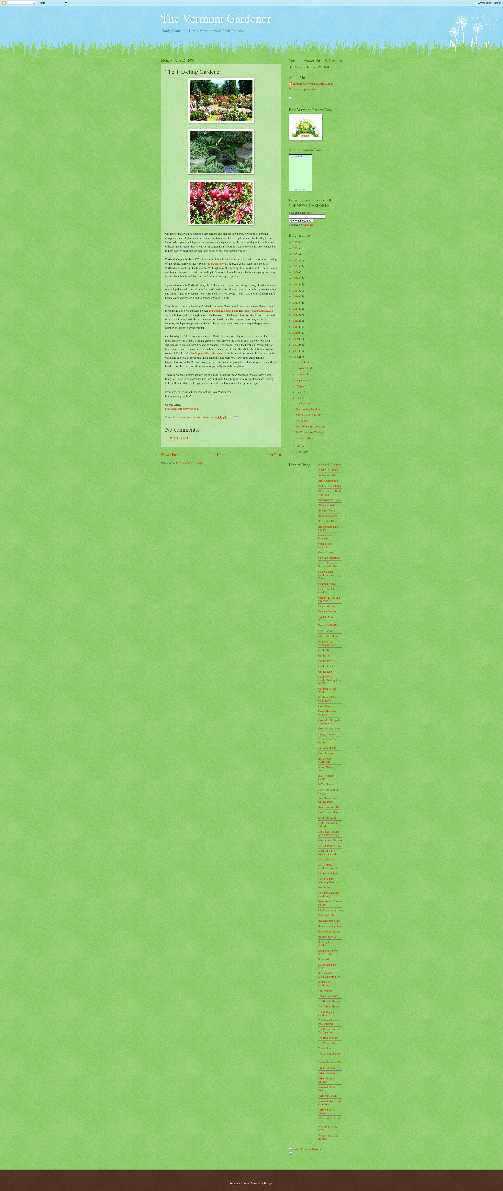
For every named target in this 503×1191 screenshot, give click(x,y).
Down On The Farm (329, 625)
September (302, 380)
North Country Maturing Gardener (328, 880)
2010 (296, 332)
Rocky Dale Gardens (329, 931)
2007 (296, 351)
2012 (296, 320)
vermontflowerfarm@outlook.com (313, 84)
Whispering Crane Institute (328, 1137)
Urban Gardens (326, 1068)
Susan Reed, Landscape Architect (329, 974)
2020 (296, 272)
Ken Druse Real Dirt (329, 807)
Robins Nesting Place (329, 926)
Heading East (303, 403)
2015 (296, 302)
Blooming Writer (327, 505)
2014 (296, 308)
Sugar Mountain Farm (327, 966)
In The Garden (326, 784)
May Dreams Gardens (330, 840)
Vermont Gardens (328, 1095)
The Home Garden (328, 1038)
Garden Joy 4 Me (327, 661)
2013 (296, 314)
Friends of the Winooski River (327, 643)
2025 (296, 242)
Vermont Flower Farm (327, 1088)
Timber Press (325, 1048)
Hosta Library (325, 753)
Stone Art (323, 959)
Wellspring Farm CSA (327, 1128)
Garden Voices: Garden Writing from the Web (329, 680)
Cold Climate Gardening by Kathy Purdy (329, 575)
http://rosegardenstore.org (258, 310)
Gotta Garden (325, 706)
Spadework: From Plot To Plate (328, 952)
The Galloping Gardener (326, 1013)
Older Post (273, 454)
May (299, 445)
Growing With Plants (329, 728)
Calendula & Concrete (325, 536)
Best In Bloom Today (329, 486)
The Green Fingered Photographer (329, 1022)
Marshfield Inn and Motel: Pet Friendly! (329, 833)
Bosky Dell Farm (327, 521)
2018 (296, 284)
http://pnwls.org (217, 263)
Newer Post (170, 454)
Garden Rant (325, 671)
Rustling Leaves (327, 937)
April (299, 451)
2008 (296, 344)
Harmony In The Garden (327, 740)
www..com (300, 156)
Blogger (268, 1183)
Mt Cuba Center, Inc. (329, 845)
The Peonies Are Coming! (310, 432)
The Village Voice (328, 1043)
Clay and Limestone (329, 557)
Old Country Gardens (330, 910)
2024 (296, 248)
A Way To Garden (328, 470)
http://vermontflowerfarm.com (182, 409)
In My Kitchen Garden (326, 777)
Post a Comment (179, 438)
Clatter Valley (325, 552)
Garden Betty (325, 650)
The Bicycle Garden (329, 1001)
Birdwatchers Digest (329, 500)
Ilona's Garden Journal (326, 768)
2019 (296, 278)
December (302, 362)
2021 (296, 266)
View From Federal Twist (329, 1119)
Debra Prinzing (326, 606)
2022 (296, 260)
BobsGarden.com (327, 516)
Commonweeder (327, 583)
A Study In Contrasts (329, 464)
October (301, 374)
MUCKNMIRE (326, 859)
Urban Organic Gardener (326, 1080)
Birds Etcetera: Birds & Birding (329, 492)
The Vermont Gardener (216, 18)
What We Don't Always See (310, 426)
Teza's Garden (325, 990)
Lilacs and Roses (327, 817)
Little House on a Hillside (327, 824)
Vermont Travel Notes (326, 1111)
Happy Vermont (327, 734)
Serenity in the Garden (326, 943)
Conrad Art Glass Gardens (327, 590)
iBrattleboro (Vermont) (325, 760)
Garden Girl (324, 655)
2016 (296, 296)
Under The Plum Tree (330, 1062)
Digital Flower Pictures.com (326, 618)
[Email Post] (236, 417)
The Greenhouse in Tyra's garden (328, 1030)
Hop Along (302, 420)
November (302, 368)
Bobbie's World (326, 510)
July (299, 392)
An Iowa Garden (327, 475)
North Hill (324, 887)
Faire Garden (325, 631)
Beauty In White (304, 438)
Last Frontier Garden (329, 812)
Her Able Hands (327, 748)
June (299, 398)
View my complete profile (303, 89)
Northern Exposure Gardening (328, 894)
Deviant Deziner (327, 611)
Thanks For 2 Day (328, 996)
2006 (296, 357)
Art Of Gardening (328, 480)
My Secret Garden (328, 873)
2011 (296, 327)
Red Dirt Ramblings (329, 920)
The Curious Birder (328, 1006)
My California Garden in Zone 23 (328, 866)
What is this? (300, 189)
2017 (296, 290)
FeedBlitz (307, 224)
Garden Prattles (326, 666)
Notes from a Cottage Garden (329, 903)
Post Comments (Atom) (189, 463)
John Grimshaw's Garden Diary (327, 799)
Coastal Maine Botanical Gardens (328, 564)
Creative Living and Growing (329, 599)
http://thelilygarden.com (208, 353)
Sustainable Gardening (324, 983)
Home (221, 454)
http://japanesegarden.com (223, 310)
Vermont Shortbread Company (329, 1102)
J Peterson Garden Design (328, 791)
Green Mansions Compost (327, 712)
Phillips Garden (326, 915)
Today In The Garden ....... (329, 1055)
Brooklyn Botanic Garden (328, 528)
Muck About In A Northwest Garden (328, 852)
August (300, 386)
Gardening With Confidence (327, 699)
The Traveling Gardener (308, 409)
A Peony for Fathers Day (309, 415)
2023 (296, 254)
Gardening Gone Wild (327, 690)
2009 (296, 339)
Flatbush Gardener (328, 636)
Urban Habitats (326, 1073)
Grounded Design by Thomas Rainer (329, 721)
